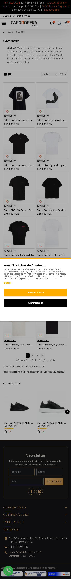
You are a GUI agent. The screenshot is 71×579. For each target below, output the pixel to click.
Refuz (35, 313)
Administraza (35, 302)
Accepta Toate (35, 292)
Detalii (7, 282)
